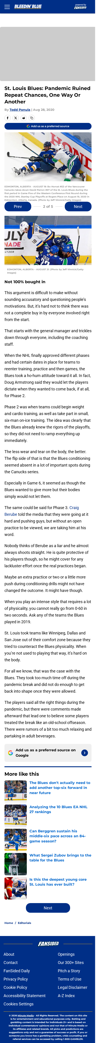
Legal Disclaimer (72, 987)
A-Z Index (66, 995)
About (9, 954)
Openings (66, 954)
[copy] (32, 118)
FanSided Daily (17, 970)
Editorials (24, 923)
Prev (18, 206)
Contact (11, 962)
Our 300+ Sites (71, 962)
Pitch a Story (69, 970)
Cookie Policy (15, 987)
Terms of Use (69, 979)
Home (8, 923)
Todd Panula (20, 110)
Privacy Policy (16, 979)
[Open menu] (7, 6)
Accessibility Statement (25, 995)
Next (78, 206)
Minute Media (26, 1015)
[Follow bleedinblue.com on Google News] (84, 753)
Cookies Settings (18, 1004)
